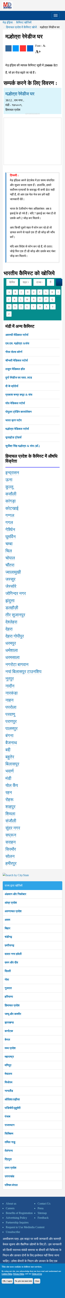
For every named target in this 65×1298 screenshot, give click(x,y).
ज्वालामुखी (13, 572)
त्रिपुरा (8, 1159)
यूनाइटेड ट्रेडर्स (13, 437)
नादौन (9, 686)
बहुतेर (9, 757)
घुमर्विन (10, 536)
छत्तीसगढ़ (9, 945)
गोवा (7, 979)
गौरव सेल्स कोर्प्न (13, 351)
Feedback (43, 1217)
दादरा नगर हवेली (13, 953)
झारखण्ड (9, 1022)
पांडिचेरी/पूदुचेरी (13, 1107)
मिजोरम (8, 1082)
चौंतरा (9, 565)
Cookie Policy (7, 1274)
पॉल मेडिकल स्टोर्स (15, 403)
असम (7, 919)
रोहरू (9, 799)
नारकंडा (11, 693)
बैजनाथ (11, 742)
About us (11, 1203)
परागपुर (11, 721)
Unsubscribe (13, 1231)
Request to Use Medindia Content (25, 1227)
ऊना (8, 479)
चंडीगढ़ (8, 936)
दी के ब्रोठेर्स (11, 386)
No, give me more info (23, 1281)
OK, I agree (7, 1281)
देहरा (8, 629)
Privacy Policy (18, 1274)
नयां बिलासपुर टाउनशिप (23, 671)
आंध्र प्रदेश (11, 902)
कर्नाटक (9, 1031)
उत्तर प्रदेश (10, 1167)
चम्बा (8, 543)
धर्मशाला (11, 650)
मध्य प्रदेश (10, 1048)
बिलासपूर (12, 764)
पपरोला (10, 707)
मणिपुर (8, 1065)
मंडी (8, 778)
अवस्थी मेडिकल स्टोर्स (16, 334)
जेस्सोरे (10, 586)
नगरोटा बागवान (17, 664)
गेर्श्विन (10, 529)
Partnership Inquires (17, 1222)
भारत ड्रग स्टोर (13, 420)
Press (41, 1208)
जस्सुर (10, 579)
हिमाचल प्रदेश (12, 1005)
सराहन (10, 842)
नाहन (9, 700)
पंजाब (7, 1116)
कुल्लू (9, 487)
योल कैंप (11, 785)
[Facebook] (8, 48)
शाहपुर (10, 806)
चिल (8, 551)
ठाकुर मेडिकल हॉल (15, 369)
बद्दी (7, 749)
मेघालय (8, 1073)
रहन (8, 792)
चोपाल (10, 558)
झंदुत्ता (9, 600)
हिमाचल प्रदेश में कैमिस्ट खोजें (21, 27)
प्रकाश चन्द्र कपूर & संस (18, 394)
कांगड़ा (10, 501)
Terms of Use (37, 1274)
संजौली (10, 821)
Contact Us (44, 1203)
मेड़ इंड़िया (8, 22)
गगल (9, 522)
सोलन (10, 856)
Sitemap (42, 1213)
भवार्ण (9, 771)
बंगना (9, 735)
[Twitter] (16, 48)
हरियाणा (9, 996)
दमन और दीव (11, 962)
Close (37, 1281)
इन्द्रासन (12, 472)
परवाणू (10, 714)
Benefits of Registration (19, 1213)
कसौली (10, 494)
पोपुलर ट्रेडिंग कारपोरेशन (18, 411)
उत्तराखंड (9, 1176)
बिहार (7, 928)
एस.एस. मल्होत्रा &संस (17, 343)
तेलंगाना (9, 1150)
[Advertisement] (32, 140)
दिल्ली (8, 971)
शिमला (10, 813)
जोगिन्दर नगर (15, 593)
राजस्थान (9, 1125)
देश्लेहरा (11, 622)
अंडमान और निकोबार (15, 894)
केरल (7, 1039)
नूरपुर (9, 678)
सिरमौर (10, 849)
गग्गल (9, 515)
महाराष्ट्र (9, 1056)
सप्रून (10, 835)
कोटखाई (11, 508)
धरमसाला (12, 657)
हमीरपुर (10, 863)
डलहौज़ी (11, 607)
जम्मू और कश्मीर (13, 1013)
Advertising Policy (16, 1217)
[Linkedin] (30, 48)
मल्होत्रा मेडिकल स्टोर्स (17, 428)
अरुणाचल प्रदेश (13, 911)
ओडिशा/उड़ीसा (12, 1099)
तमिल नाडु (10, 1142)
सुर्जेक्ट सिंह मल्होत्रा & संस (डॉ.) (22, 445)
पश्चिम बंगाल (11, 1185)
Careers (10, 1208)
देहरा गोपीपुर (14, 636)
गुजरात (8, 988)
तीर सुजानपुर (15, 615)
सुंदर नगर (12, 828)
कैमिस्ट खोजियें (23, 22)
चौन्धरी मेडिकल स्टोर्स (16, 360)
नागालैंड (9, 1090)
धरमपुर (10, 643)
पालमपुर (11, 728)
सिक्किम (9, 1133)
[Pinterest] (23, 48)
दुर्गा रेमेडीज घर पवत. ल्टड (18, 377)
